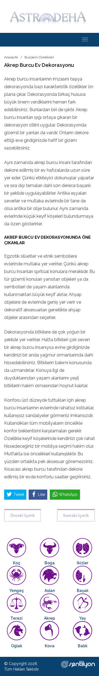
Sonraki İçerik (76, 515)
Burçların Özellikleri (39, 57)
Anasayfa (11, 57)
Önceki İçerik (22, 515)
